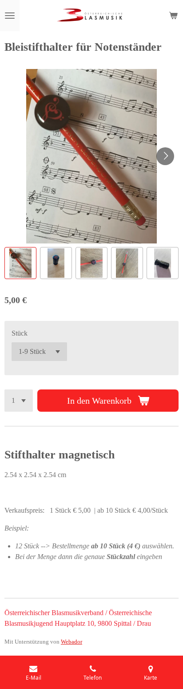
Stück (20, 333)
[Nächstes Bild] (165, 156)
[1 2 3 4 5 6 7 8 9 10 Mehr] (18, 400)
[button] (20, 263)
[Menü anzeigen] (10, 15)
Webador (71, 641)
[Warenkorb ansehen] (173, 15)
